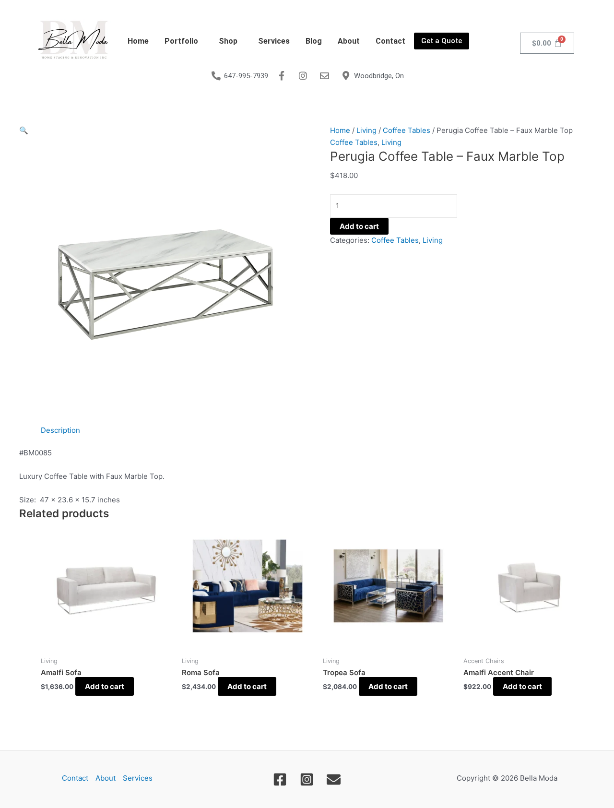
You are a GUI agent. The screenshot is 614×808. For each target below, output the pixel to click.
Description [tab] (60, 430)
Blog (314, 41)
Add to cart (359, 226)
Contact (390, 41)
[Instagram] (307, 779)
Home (138, 41)
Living (366, 130)
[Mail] (334, 779)
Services (274, 41)
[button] (183, 41)
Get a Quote (441, 40)
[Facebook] (280, 779)
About (349, 41)
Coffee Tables (406, 130)
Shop (228, 41)
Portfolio (181, 41)
